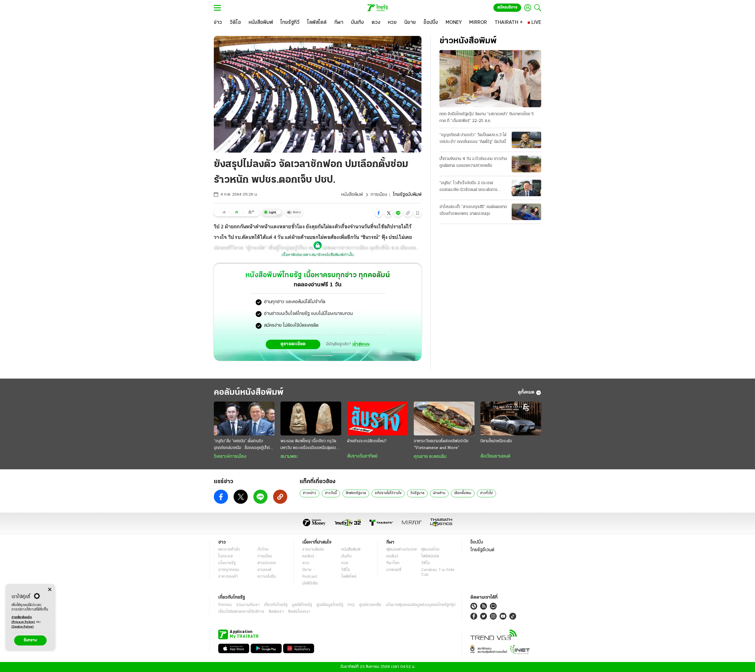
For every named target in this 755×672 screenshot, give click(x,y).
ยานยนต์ (264, 570)
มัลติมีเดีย (310, 583)
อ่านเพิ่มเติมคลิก (23, 620)
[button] (379, 213)
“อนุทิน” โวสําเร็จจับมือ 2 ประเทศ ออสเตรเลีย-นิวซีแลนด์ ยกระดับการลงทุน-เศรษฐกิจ (468, 187)
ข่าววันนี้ (331, 493)
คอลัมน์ (308, 556)
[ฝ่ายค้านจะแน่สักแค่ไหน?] (377, 419)
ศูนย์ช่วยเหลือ (370, 605)
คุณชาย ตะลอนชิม (430, 456)
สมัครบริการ (507, 7)
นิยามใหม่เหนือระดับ (496, 441)
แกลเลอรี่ (393, 570)
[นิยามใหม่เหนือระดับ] (510, 419)
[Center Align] (49, 589)
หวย (344, 563)
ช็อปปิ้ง (476, 542)
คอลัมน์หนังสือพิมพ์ (248, 392)
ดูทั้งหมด (526, 392)
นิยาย (306, 570)
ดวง (305, 563)
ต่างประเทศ (266, 563)
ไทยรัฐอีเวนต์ (482, 550)
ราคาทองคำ (228, 576)
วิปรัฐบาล (417, 493)
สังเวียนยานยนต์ (495, 456)
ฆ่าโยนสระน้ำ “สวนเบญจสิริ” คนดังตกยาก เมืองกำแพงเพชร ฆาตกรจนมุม (473, 210)
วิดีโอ (345, 570)
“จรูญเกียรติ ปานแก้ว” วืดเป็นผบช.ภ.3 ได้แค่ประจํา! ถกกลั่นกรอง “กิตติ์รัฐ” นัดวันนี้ (472, 138)
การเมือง (378, 194)
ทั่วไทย (262, 549)
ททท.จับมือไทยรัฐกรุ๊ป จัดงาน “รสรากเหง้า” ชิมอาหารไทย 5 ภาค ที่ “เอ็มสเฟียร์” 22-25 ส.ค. (486, 117)
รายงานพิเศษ (313, 549)
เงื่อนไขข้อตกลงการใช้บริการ (241, 612)
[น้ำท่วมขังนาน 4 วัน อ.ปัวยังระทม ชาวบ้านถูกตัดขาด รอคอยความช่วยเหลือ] (526, 164)
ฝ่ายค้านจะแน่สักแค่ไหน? (366, 441)
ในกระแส (225, 556)
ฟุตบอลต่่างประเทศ (401, 549)
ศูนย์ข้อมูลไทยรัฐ (329, 605)
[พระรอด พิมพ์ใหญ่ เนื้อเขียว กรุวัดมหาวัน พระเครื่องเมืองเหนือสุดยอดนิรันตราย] (310, 419)
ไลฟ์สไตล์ (348, 576)
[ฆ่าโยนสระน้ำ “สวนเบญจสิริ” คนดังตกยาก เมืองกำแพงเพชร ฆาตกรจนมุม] (526, 212)
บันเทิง (346, 556)
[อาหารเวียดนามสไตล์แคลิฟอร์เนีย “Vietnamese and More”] (444, 419)
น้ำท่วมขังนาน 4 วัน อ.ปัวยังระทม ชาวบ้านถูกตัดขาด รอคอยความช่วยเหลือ (473, 162)
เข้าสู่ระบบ (361, 344)
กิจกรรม (225, 605)
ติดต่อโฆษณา (299, 612)
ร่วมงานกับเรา (248, 605)
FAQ (351, 605)
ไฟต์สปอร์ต (430, 556)
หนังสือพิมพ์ (352, 194)
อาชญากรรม (228, 570)
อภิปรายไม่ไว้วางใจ (388, 493)
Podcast (309, 576)
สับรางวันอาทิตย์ (362, 456)
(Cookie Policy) (23, 626)
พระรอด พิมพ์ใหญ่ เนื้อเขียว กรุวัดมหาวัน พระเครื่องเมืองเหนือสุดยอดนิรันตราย (310, 445)
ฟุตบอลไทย (430, 549)
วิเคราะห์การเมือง (230, 456)
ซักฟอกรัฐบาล (356, 493)
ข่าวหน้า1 (309, 493)
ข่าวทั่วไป (486, 493)
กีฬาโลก (393, 563)
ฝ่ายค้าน (439, 493)
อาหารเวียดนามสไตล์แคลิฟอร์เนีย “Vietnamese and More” (441, 444)
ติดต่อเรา (276, 612)
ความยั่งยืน (266, 576)
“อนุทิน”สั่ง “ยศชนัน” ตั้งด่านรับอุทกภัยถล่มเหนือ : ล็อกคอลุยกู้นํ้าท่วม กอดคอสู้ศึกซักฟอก (244, 445)
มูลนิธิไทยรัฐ (302, 605)
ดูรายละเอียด (293, 344)
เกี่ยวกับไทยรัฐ (276, 605)
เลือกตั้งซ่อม (462, 493)
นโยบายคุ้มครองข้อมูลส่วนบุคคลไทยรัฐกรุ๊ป (420, 605)
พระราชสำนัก (229, 549)
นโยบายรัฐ (227, 563)
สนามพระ (289, 456)
